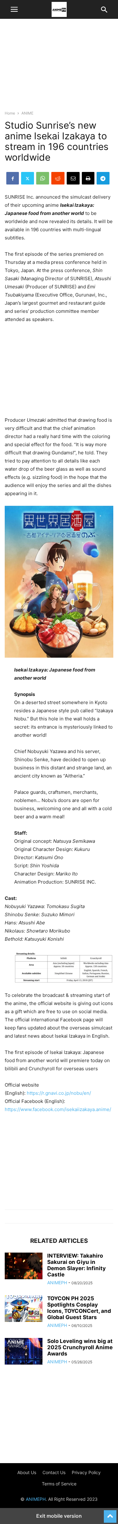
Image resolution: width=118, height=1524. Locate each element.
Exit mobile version (59, 1516)
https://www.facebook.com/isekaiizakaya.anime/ (58, 1109)
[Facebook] (12, 178)
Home (10, 113)
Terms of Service (59, 1483)
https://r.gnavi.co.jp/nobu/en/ (59, 1093)
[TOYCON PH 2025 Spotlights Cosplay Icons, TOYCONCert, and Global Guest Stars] (23, 1309)
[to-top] (110, 1513)
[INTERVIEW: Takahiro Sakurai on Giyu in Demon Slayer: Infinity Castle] (23, 1267)
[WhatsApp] (42, 178)
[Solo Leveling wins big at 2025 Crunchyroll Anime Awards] (23, 1352)
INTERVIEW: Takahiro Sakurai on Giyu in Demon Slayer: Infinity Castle (76, 1265)
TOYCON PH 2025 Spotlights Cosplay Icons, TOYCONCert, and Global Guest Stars (79, 1307)
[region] (59, 67)
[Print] (88, 178)
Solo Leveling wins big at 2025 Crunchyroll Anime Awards (80, 1347)
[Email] (73, 178)
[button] (14, 9)
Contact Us (53, 1472)
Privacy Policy (86, 1472)
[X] (27, 178)
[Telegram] (103, 178)
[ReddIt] (58, 178)
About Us (26, 1472)
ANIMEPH (57, 1282)
